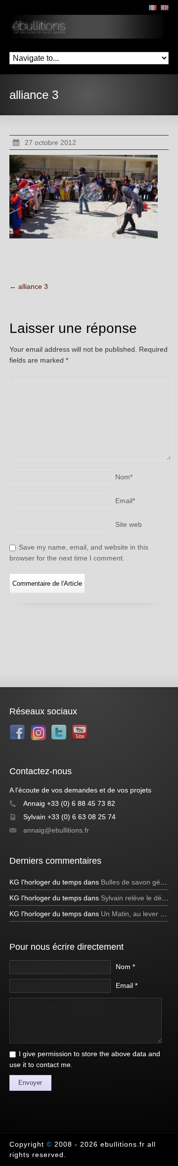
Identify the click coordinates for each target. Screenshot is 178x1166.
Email (125, 501)
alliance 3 (28, 286)
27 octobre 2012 (50, 142)
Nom (124, 477)
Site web (128, 524)
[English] (165, 7)
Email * (126, 985)
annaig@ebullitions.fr (56, 830)
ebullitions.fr (122, 1144)
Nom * (125, 967)
